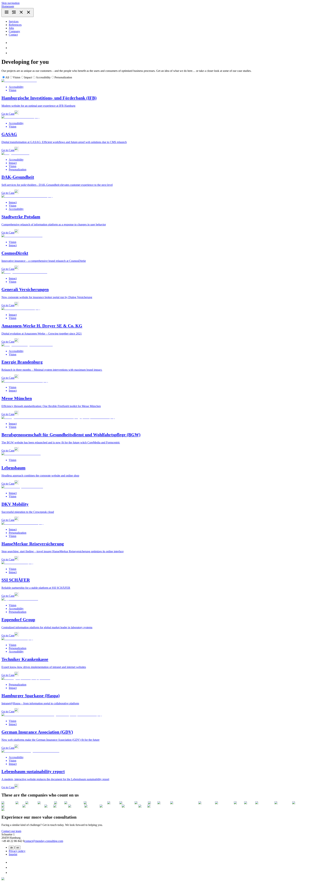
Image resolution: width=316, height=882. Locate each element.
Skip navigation (10, 3)
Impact (28, 77)
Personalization (63, 77)
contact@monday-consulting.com (43, 841)
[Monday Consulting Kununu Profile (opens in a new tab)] (11, 52)
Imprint (13, 854)
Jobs (11, 28)
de (11, 847)
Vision (16, 77)
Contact (13, 34)
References (15, 24)
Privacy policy (17, 851)
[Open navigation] (17, 12)
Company (14, 31)
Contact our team (11, 831)
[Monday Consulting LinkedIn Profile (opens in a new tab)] (11, 42)
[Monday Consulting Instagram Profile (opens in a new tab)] (11, 47)
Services (13, 21)
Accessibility (43, 77)
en (17, 847)
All (7, 77)
